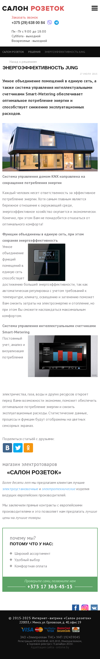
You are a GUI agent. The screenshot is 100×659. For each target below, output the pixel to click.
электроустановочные (20, 488)
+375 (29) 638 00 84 (28, 23)
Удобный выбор (27, 559)
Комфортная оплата (30, 566)
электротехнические (58, 488)
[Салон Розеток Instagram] (84, 608)
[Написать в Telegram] (56, 22)
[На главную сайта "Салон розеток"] (33, 8)
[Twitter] (17, 446)
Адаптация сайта (42, 647)
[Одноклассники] (28, 446)
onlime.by (62, 647)
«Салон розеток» (77, 618)
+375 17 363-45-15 (50, 586)
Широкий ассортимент (32, 553)
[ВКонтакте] (7, 446)
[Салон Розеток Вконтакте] (94, 608)
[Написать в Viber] (49, 22)
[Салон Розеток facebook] (75, 608)
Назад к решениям (23, 62)
